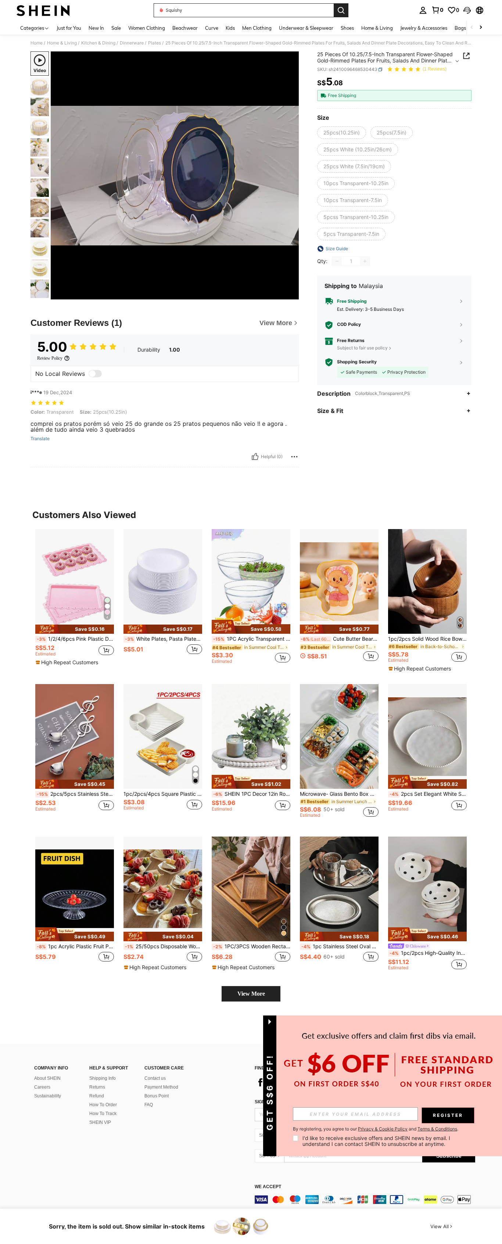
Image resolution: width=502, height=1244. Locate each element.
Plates (154, 43)
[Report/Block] (294, 456)
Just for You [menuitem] (69, 28)
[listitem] (74, 599)
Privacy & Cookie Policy (383, 1129)
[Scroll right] (480, 28)
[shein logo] (43, 10)
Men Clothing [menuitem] (257, 28)
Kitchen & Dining (98, 43)
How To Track (102, 1113)
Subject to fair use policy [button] (362, 347)
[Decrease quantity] (337, 261)
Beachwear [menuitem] (185, 28)
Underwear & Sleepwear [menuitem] (306, 28)
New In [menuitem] (96, 28)
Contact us (155, 1078)
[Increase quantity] (365, 261)
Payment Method (161, 1087)
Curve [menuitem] (211, 28)
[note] (74, 629)
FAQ (148, 1104)
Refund (96, 1096)
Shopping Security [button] (357, 361)
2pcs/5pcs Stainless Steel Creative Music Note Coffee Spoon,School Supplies (75, 794)
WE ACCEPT (268, 1186)
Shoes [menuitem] (347, 28)
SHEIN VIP (100, 1122)
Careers (42, 1087)
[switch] (95, 373)
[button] (467, 10)
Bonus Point (156, 1096)
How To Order (103, 1104)
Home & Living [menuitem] (377, 28)
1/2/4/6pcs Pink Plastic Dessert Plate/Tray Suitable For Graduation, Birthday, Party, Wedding (75, 639)
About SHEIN (47, 1078)
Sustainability (47, 1096)
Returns (97, 1087)
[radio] (341, 132)
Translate (40, 438)
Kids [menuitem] (230, 28)
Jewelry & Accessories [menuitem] (423, 28)
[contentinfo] (365, 1199)
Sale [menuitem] (116, 28)
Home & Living (62, 43)
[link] (437, 10)
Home (37, 43)
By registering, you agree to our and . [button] (375, 1129)
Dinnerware (132, 43)
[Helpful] (255, 456)
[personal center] (423, 10)
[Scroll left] (471, 28)
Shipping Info (102, 1078)
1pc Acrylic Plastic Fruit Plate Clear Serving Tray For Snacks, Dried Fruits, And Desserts (75, 946)
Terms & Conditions (437, 1129)
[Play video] (175, 175)
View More (251, 993)
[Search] (341, 10)
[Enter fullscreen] (291, 293)
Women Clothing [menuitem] (146, 28)
